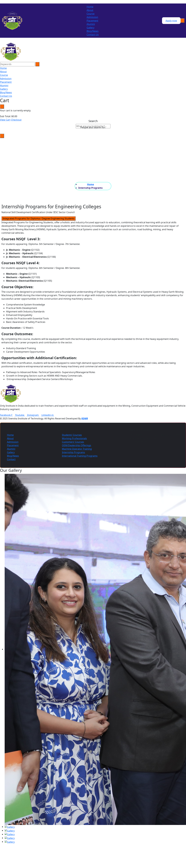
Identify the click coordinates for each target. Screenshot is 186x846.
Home (90, 6)
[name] (11, 51)
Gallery (90, 27)
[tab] (38, 218)
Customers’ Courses (73, 441)
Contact (11, 459)
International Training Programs (80, 455)
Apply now (171, 20)
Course (90, 13)
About (90, 10)
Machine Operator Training (77, 448)
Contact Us (93, 34)
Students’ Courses (72, 435)
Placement (92, 20)
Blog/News (93, 31)
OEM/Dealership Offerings (76, 445)
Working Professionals (74, 438)
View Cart (5, 119)
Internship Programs (73, 452)
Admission (92, 17)
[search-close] (2, 136)
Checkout (16, 119)
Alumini (91, 24)
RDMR (84, 418)
